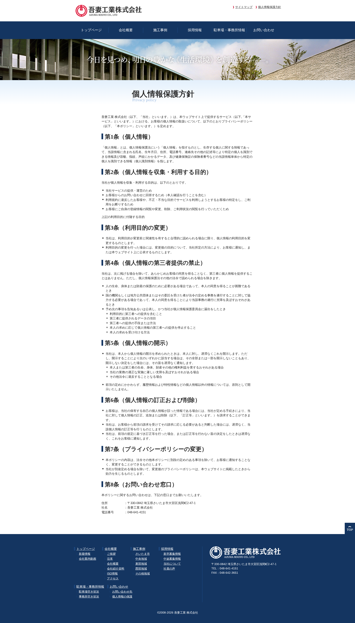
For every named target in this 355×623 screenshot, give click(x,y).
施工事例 (160, 30)
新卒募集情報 (172, 553)
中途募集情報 (172, 558)
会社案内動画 (87, 558)
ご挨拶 (111, 553)
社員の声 (169, 568)
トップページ (91, 30)
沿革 (110, 558)
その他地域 (142, 573)
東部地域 (141, 563)
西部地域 (141, 568)
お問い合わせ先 (122, 591)
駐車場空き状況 (89, 591)
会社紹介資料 (115, 568)
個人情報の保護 (122, 596)
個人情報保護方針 (269, 7)
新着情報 (84, 553)
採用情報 (195, 30)
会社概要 (126, 30)
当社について (172, 563)
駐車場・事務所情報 (229, 30)
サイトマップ (243, 7)
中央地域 (141, 558)
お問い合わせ (263, 30)
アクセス (113, 578)
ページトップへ (350, 528)
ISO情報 (112, 573)
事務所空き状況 (89, 596)
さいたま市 (142, 553)
